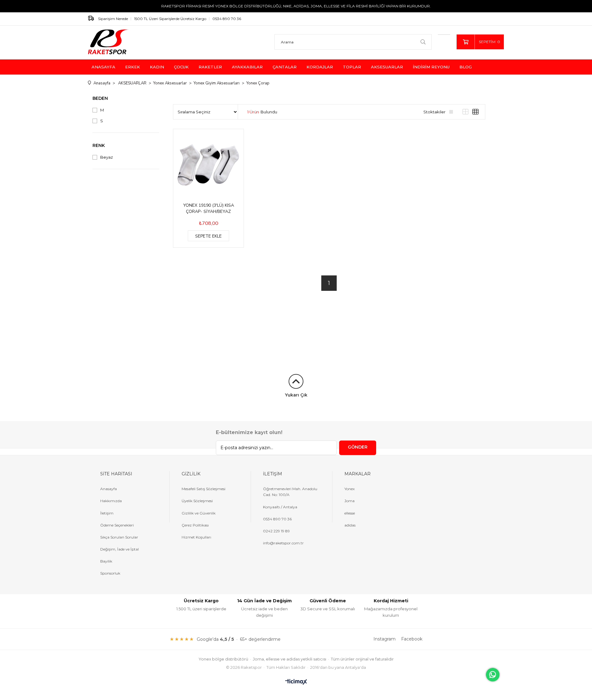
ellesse (349, 513)
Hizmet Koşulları (196, 537)
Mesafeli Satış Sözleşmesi (203, 488)
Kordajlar (319, 66)
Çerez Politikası (195, 525)
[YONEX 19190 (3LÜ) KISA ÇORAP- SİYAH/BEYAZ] (208, 164)
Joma (349, 500)
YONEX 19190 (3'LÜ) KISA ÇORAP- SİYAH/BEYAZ (208, 208)
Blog (465, 66)
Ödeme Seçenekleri (117, 525)
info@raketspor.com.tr (283, 543)
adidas (350, 525)
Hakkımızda (111, 500)
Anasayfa (103, 66)
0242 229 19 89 (276, 531)
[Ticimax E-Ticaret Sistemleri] (296, 682)
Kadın (157, 66)
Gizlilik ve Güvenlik (199, 513)
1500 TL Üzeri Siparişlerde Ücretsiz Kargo (170, 18)
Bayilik (106, 561)
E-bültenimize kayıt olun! (249, 432)
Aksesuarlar (387, 66)
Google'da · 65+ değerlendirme (239, 639)
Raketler (210, 66)
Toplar (352, 66)
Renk (98, 145)
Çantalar (285, 66)
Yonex (349, 488)
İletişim (106, 513)
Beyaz (106, 157)
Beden (100, 98)
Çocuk (181, 66)
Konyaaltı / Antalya (280, 507)
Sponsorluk (110, 573)
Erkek (132, 66)
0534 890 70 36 (226, 18)
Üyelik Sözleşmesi (197, 500)
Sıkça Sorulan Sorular (119, 537)
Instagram (384, 639)
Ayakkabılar (247, 66)
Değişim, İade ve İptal (119, 549)
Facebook (411, 639)
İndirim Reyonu (431, 66)
